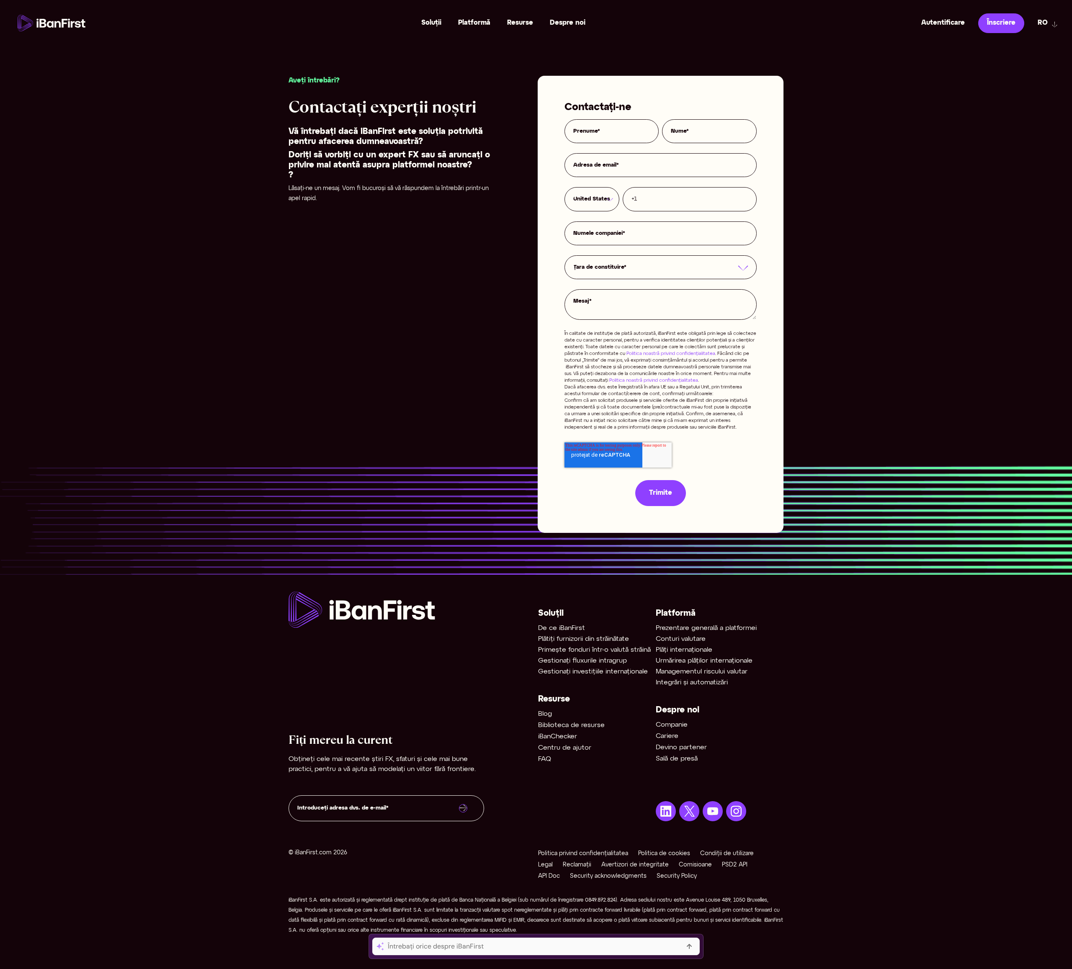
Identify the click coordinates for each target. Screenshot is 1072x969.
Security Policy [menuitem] (677, 876)
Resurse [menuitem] (520, 23)
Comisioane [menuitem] (695, 865)
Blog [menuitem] (545, 714)
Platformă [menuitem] (474, 23)
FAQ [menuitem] (544, 759)
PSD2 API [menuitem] (734, 865)
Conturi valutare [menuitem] (681, 639)
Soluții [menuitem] (431, 23)
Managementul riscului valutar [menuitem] (701, 671)
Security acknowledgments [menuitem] (608, 876)
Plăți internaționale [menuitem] (684, 650)
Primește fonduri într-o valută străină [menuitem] (594, 650)
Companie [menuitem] (672, 725)
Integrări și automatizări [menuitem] (692, 682)
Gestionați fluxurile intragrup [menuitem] (582, 661)
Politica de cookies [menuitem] (664, 853)
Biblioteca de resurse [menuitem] (571, 725)
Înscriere (1001, 23)
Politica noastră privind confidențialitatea (670, 354)
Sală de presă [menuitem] (677, 759)
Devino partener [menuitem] (681, 747)
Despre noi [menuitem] (567, 23)
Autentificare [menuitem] (943, 23)
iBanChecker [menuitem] (557, 736)
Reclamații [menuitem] (577, 865)
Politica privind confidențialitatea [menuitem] (583, 853)
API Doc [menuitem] (549, 876)
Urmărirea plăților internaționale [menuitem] (704, 661)
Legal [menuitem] (545, 865)
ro (1043, 23)
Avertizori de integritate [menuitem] (635, 865)
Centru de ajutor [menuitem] (564, 748)
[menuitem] (666, 811)
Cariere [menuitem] (667, 736)
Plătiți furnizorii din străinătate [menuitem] (583, 639)
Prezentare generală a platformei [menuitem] (706, 628)
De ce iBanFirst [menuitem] (561, 628)
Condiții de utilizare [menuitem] (727, 853)
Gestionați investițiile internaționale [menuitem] (593, 671)
